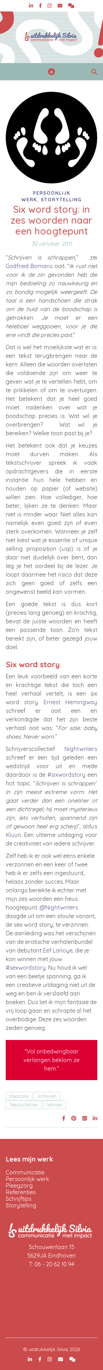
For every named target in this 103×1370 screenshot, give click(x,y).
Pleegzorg (19, 1185)
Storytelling (61, 199)
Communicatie (25, 1172)
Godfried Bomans (29, 266)
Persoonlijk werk (27, 1178)
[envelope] (61, 6)
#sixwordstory (66, 774)
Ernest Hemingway (70, 702)
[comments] (71, 6)
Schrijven (46, 1096)
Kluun (13, 834)
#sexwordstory (26, 967)
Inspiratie (19, 1096)
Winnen (54, 1105)
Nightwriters (80, 748)
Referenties (21, 1192)
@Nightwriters (58, 907)
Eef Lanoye (58, 950)
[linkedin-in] (32, 6)
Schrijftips (18, 1198)
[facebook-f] (41, 6)
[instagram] (50, 6)
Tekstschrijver (23, 1105)
